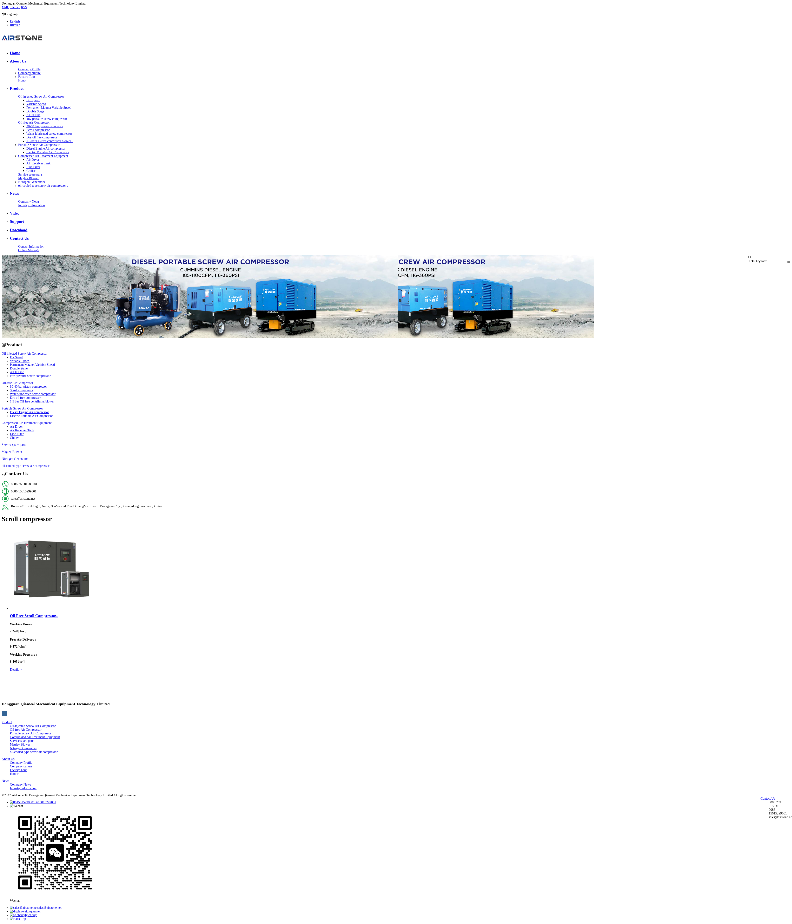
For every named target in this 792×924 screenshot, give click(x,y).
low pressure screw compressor (46, 118)
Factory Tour (26, 76)
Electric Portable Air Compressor (47, 152)
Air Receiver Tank (38, 163)
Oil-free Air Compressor (34, 122)
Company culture (29, 73)
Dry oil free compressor (41, 137)
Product (17, 88)
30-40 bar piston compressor (44, 126)
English (15, 21)
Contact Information (31, 246)
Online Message (28, 250)
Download (18, 230)
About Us (18, 61)
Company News (28, 201)
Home (15, 53)
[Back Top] (18, 918)
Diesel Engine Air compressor (45, 148)
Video (15, 213)
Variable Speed (36, 104)
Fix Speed (33, 100)
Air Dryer (32, 159)
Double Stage (35, 111)
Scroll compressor (38, 130)
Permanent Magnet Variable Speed (48, 107)
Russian (15, 25)
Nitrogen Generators (31, 182)
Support (17, 221)
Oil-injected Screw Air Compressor (41, 96)
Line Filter (33, 167)
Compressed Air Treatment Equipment (43, 156)
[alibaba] (396, 713)
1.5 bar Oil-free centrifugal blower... (49, 141)
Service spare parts (30, 174)
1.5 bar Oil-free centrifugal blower (32, 401)
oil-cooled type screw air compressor (25, 465)
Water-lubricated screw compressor (49, 133)
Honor (22, 80)
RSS (24, 7)
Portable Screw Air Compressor (38, 144)
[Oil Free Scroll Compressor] (51, 608)
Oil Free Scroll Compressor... (34, 616)
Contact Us (19, 238)
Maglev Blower (28, 178)
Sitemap (15, 7)
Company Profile (29, 69)
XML (5, 7)
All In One (33, 115)
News (14, 193)
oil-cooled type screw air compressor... (43, 185)
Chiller (30, 170)
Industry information (31, 205)
